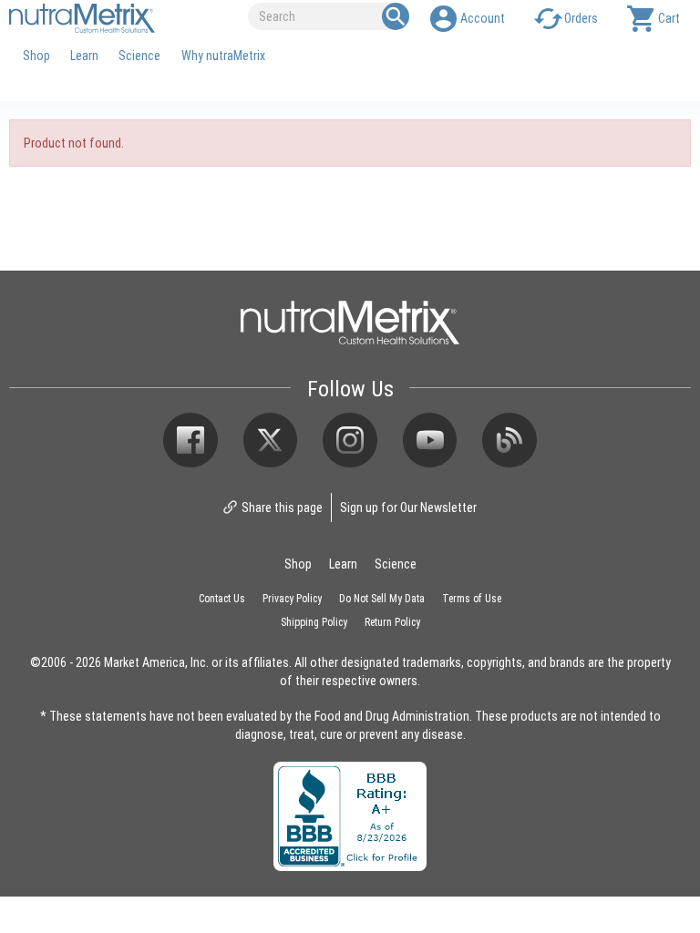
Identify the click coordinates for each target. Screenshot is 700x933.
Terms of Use (471, 597)
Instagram (350, 440)
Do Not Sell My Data (382, 597)
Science (139, 55)
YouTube (430, 440)
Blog (509, 440)
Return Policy (392, 621)
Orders (581, 17)
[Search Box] (395, 16)
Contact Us (222, 597)
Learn (84, 55)
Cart (669, 17)
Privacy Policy (292, 597)
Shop (36, 55)
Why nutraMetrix (223, 55)
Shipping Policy (314, 621)
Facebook (190, 440)
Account (482, 17)
